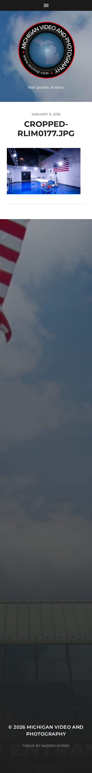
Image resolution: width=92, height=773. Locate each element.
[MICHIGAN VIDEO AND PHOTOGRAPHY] (46, 49)
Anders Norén (55, 746)
